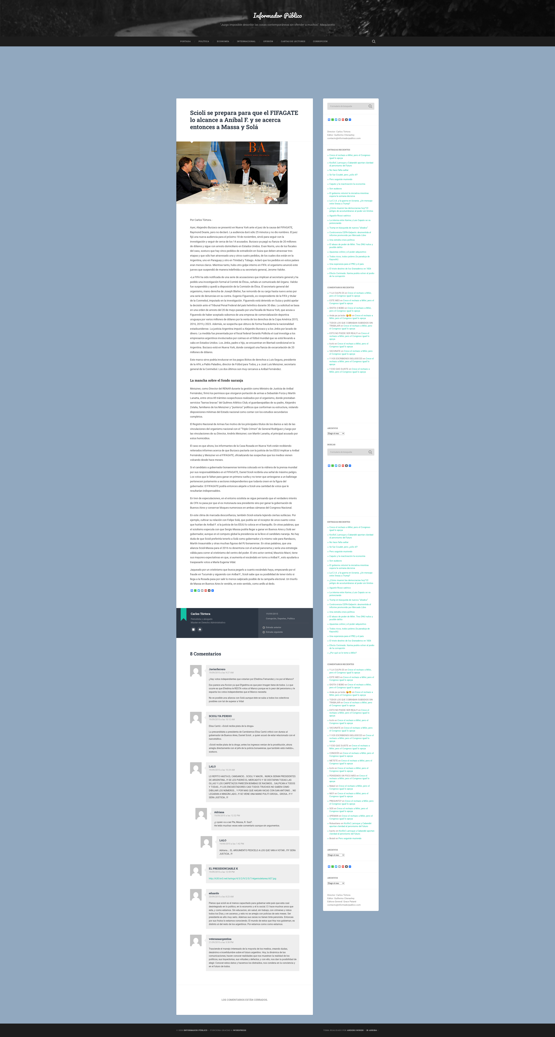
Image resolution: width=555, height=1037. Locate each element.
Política (204, 41)
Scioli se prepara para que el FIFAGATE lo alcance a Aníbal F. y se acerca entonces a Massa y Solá (244, 120)
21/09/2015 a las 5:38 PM (221, 942)
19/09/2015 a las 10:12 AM (222, 719)
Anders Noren (355, 1030)
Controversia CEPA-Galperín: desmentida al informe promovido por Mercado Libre (350, 234)
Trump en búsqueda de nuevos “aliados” (348, 227)
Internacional (246, 41)
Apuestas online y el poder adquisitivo (347, 252)
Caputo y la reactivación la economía (347, 184)
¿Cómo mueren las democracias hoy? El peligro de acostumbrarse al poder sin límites (351, 209)
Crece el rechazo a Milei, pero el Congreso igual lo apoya (350, 294)
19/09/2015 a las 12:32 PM (227, 815)
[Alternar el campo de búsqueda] (374, 41)
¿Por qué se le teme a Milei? (343, 653)
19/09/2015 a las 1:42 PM (231, 843)
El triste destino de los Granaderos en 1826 (350, 268)
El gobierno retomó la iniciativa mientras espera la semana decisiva (349, 194)
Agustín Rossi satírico (340, 215)
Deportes (282, 618)
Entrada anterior (273, 627)
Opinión (268, 41)
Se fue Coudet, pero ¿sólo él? (343, 174)
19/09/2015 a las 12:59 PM (222, 872)
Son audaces (335, 188)
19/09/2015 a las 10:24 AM (222, 770)
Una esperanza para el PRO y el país (346, 264)
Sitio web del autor (199, 629)
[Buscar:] (350, 106)
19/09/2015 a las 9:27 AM (221, 672)
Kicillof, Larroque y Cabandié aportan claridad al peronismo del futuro (351, 164)
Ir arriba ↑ (372, 1030)
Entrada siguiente (274, 632)
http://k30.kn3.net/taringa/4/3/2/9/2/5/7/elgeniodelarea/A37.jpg (242, 878)
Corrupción (320, 41)
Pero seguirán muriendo (340, 179)
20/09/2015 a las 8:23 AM (221, 896)
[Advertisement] (277, 68)
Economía (223, 41)
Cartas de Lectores (293, 41)
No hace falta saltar (338, 170)
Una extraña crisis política (342, 240)
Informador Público (277, 15)
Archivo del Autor (193, 629)
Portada (185, 41)
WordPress (239, 1030)
